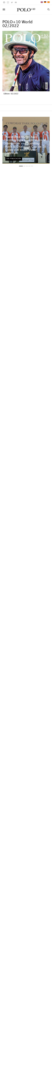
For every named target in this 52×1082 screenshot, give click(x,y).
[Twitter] (12, 2)
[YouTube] (15, 2)
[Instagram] (8, 2)
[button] (21, 166)
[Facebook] (4, 2)
